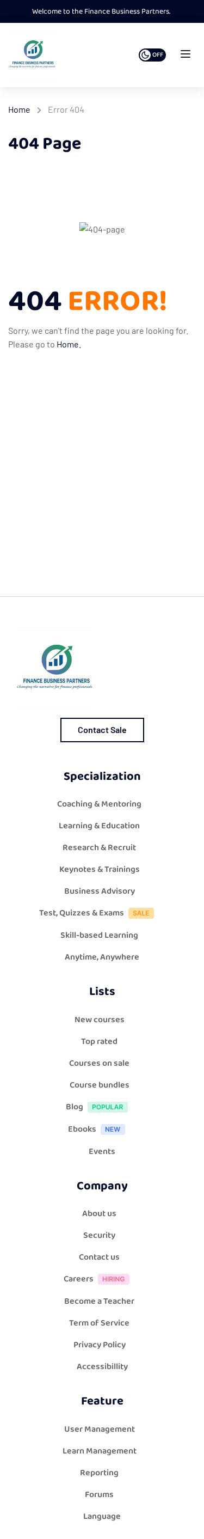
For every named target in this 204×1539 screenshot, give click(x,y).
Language (102, 1516)
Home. (69, 344)
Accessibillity (102, 1366)
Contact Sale (102, 729)
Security (99, 1235)
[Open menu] (187, 56)
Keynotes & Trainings (99, 869)
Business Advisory (99, 891)
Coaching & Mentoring (99, 804)
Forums (99, 1494)
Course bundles (99, 1085)
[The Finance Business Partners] (32, 55)
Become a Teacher (99, 1301)
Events (102, 1151)
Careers (79, 1279)
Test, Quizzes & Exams (81, 913)
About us (99, 1213)
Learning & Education (99, 826)
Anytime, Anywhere (102, 957)
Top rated (99, 1041)
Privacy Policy (99, 1345)
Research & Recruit (99, 847)
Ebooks (82, 1129)
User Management (99, 1429)
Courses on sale (99, 1063)
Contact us (99, 1257)
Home (19, 109)
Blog (74, 1107)
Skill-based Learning (99, 935)
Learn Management (100, 1451)
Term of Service (99, 1323)
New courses (100, 1020)
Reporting (99, 1473)
